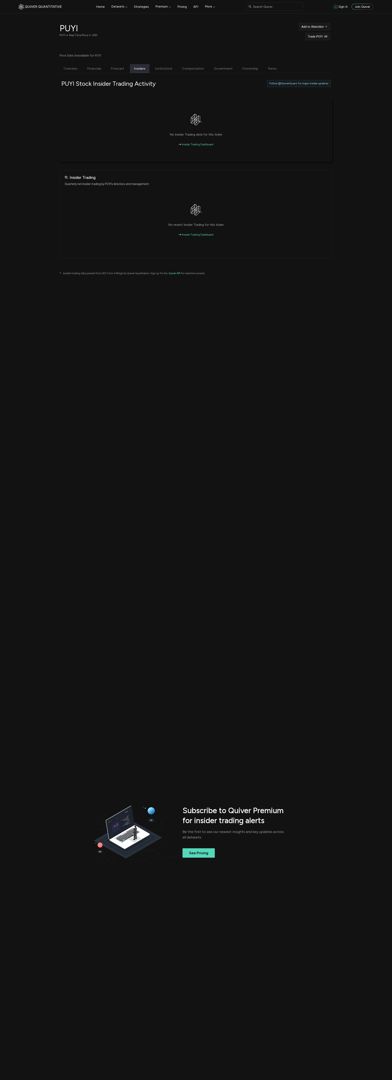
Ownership (250, 68)
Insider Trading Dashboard (197, 144)
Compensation (193, 68)
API (195, 7)
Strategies (141, 7)
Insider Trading (83, 177)
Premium (161, 6)
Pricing (182, 7)
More (208, 6)
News (272, 68)
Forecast (117, 68)
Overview (70, 68)
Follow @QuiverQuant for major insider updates (299, 83)
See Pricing (198, 853)
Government (223, 68)
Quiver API (174, 273)
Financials (94, 68)
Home (100, 7)
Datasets (117, 6)
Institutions (163, 68)
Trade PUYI (315, 36)
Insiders (139, 68)
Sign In (343, 7)
